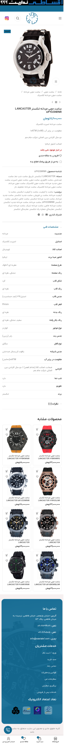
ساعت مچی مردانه (32, 92)
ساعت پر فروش (41, 195)
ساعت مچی (49, 92)
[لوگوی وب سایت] (32, 18)
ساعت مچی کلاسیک (35, 183)
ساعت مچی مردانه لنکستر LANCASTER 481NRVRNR (18, 583)
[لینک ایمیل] (47, 215)
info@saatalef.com (40, 638)
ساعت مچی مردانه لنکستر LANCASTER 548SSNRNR (18, 499)
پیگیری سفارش (49, 685)
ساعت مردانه (35, 202)
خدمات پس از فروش (46, 692)
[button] (37, 429)
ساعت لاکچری (47, 180)
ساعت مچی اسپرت (19, 180)
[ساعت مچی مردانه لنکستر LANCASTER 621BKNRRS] (47, 439)
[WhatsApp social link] (43, 215)
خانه (60, 92)
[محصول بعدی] (52, 102)
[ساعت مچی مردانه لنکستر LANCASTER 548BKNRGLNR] (16, 523)
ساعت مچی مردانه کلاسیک (49, 95)
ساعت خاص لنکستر (20, 198)
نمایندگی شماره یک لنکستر (42, 209)
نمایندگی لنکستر (21, 209)
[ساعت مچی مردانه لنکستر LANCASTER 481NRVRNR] (16, 565)
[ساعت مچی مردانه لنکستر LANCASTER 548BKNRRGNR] (47, 523)
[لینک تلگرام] (39, 215)
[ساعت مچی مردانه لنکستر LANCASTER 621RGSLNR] (47, 481)
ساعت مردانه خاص (53, 205)
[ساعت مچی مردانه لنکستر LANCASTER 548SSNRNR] (16, 481)
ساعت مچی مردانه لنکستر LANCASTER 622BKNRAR (18, 457)
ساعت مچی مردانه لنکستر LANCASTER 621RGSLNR (49, 499)
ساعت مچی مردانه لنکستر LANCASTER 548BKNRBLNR (47, 583)
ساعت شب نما (21, 176)
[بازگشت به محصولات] (56, 102)
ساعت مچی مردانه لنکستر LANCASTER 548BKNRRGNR (49, 543)
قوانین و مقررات (48, 672)
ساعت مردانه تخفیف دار (25, 187)
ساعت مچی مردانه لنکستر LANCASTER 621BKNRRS (49, 457)
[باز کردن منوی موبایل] (60, 18)
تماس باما (51, 666)
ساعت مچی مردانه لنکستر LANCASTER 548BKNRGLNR (19, 543)
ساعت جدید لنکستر (24, 195)
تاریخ (31, 176)
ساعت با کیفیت (46, 191)
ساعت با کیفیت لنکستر (27, 191)
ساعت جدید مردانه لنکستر (42, 198)
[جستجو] (18, 18)
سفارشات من (50, 679)
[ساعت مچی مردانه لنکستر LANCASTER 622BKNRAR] (16, 439)
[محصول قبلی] (60, 102)
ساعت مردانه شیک (34, 205)
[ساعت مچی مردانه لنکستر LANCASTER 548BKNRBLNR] (47, 565)
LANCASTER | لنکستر (45, 176)
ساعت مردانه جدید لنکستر (16, 202)
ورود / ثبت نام (49, 652)
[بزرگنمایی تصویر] (55, 81)
